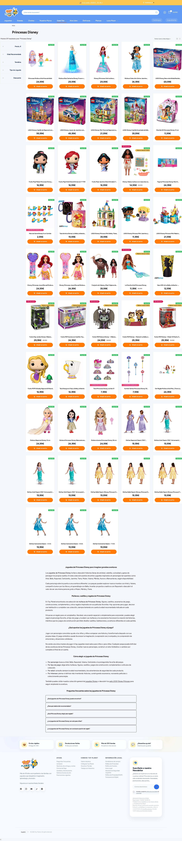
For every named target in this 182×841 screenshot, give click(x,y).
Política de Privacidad (111, 764)
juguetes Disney (91, 681)
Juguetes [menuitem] (8, 21)
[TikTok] (38, 789)
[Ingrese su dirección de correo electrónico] (156, 786)
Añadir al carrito (41, 86)
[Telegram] (43, 789)
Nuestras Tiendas (86, 766)
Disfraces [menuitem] (86, 21)
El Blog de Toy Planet (87, 764)
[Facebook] (22, 789)
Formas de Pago (62, 768)
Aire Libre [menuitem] (73, 21)
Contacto (59, 764)
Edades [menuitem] (20, 21)
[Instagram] (27, 789)
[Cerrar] (0, 839)
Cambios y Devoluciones (64, 771)
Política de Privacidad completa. (144, 810)
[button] (177, 39)
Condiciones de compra (112, 761)
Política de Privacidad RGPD (113, 775)
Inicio (13, 25)
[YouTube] (32, 789)
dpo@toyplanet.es (147, 809)
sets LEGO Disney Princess (119, 681)
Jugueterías (171, 20)
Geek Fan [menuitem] (60, 21)
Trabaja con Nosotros (87, 768)
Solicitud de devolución (64, 773)
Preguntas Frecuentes (64, 761)
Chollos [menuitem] (31, 21)
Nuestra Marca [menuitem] (46, 21)
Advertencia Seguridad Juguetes (112, 772)
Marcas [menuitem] (98, 21)
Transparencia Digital (111, 777)
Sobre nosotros (86, 761)
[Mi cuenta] (164, 12)
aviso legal (138, 793)
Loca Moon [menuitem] (111, 21)
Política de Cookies (111, 766)
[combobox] (90, 12)
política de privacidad (151, 791)
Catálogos (157, 20)
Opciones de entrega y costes (66, 766)
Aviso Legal (108, 768)
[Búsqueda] (156, 12)
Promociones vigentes (64, 775)
